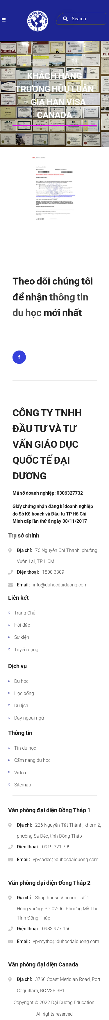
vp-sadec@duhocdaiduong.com (65, 859)
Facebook (19, 357)
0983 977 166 (56, 928)
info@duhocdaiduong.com (60, 585)
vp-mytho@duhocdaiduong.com (66, 941)
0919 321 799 (56, 847)
